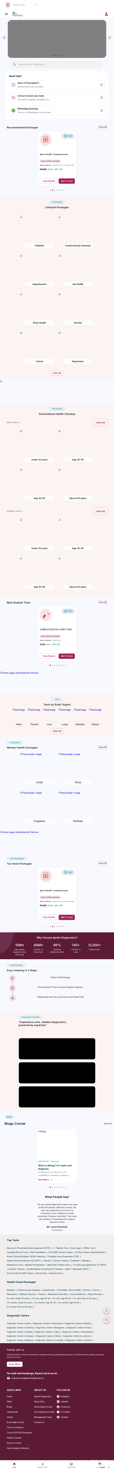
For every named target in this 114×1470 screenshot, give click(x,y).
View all (57, 731)
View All (103, 127)
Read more (43, 1179)
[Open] (36, 5)
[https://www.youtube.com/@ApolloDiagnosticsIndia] (59, 1416)
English (102, 1467)
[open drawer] (6, 13)
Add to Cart (67, 181)
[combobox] (24, 4)
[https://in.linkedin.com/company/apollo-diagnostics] (59, 1400)
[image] (17, 13)
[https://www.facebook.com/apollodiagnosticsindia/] (59, 1406)
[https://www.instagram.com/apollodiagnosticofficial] (59, 1395)
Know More (14, 1364)
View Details (49, 181)
